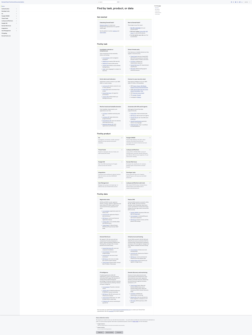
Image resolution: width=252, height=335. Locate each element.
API (131, 214)
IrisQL (103, 69)
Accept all (119, 332)
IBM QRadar (143, 86)
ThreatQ (139, 95)
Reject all (100, 332)
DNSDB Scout (105, 61)
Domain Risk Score (135, 65)
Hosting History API (135, 260)
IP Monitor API (105, 301)
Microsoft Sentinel (143, 87)
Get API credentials (136, 28)
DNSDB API (105, 63)
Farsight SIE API (134, 117)
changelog (111, 311)
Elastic (138, 86)
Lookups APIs (105, 65)
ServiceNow (137, 91)
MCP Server (133, 115)
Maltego (139, 97)
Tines (141, 91)
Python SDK (142, 31)
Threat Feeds (134, 56)
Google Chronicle (135, 87)
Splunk (134, 86)
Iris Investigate (105, 58)
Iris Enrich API (105, 86)
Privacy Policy (135, 321)
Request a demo (104, 25)
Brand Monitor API (106, 120)
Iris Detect (133, 61)
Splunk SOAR (137, 89)
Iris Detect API (105, 117)
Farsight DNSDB (134, 212)
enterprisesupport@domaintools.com (122, 309)
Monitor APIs (134, 297)
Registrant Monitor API (107, 124)
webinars (115, 31)
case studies (103, 32)
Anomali (134, 95)
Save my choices (109, 332)
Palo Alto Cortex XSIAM (138, 93)
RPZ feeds (133, 68)
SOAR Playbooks (134, 124)
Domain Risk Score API (107, 248)
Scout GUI (137, 214)
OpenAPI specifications (136, 121)
